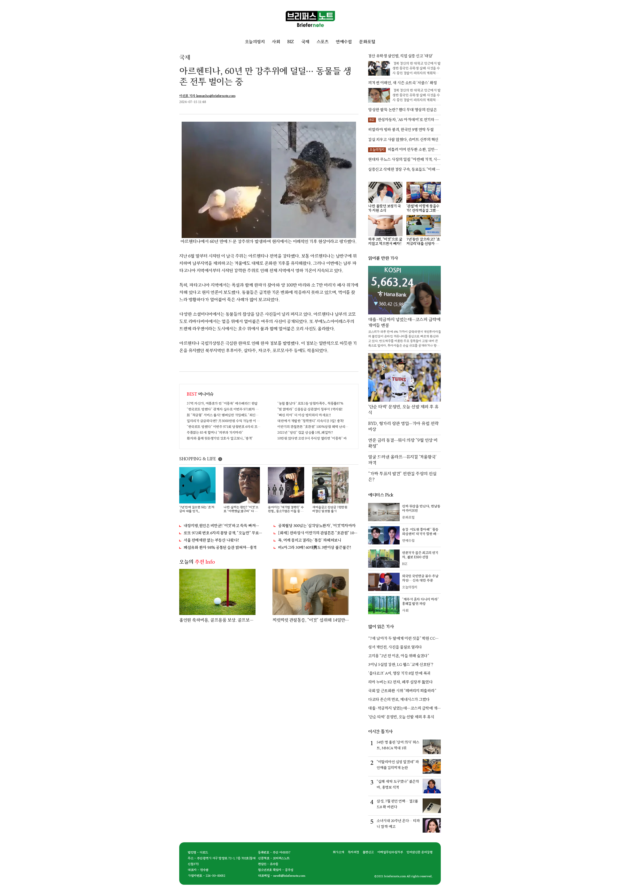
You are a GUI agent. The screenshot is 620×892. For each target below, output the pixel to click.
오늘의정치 (255, 41)
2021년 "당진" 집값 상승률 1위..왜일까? (305, 432)
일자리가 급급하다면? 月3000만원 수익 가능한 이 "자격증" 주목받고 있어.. (223, 421)
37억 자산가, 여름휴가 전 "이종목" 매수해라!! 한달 (222, 403)
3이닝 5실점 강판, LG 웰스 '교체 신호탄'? (400, 664)
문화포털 (367, 41)
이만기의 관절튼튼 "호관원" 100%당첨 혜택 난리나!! (314, 427)
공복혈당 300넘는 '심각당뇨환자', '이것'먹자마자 (317, 526)
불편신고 (368, 852)
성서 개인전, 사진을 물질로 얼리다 (395, 647)
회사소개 (338, 852)
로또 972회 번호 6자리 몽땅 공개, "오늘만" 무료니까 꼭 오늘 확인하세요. (224, 533)
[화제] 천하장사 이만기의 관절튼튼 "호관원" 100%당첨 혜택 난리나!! (318, 533)
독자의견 (353, 852)
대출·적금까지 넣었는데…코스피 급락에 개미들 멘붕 (404, 708)
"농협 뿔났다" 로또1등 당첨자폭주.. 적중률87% (310, 403)
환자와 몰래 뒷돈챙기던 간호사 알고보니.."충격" (220, 438)
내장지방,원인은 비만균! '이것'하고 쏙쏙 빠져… (221, 526)
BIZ (290, 41)
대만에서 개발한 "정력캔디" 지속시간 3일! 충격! (310, 421)
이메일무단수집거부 (390, 852)
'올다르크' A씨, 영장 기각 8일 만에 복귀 (399, 673)
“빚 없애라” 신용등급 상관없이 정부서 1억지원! (310, 409)
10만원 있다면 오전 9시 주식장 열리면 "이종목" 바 (312, 438)
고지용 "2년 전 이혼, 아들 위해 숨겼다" (398, 656)
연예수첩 (344, 41)
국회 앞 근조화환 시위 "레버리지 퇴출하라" (402, 691)
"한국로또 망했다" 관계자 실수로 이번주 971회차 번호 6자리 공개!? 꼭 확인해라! (223, 409)
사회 (276, 41)
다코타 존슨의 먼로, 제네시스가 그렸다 (399, 699)
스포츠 (323, 41)
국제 (305, 41)
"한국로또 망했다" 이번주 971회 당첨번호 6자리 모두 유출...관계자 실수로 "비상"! (223, 427)
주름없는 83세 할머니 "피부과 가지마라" (215, 432)
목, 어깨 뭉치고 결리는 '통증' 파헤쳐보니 (309, 540)
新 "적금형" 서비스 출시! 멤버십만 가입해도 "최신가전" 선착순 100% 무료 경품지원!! (223, 415)
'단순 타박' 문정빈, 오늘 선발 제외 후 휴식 (401, 717)
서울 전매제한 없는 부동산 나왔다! (211, 540)
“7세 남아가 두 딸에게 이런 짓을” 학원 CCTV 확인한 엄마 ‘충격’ (404, 639)
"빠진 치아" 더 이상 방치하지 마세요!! (304, 415)
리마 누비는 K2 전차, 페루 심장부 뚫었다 (400, 682)
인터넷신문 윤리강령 (419, 852)
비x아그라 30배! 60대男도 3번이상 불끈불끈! (314, 547)
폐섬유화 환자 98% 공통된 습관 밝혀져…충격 (220, 547)
